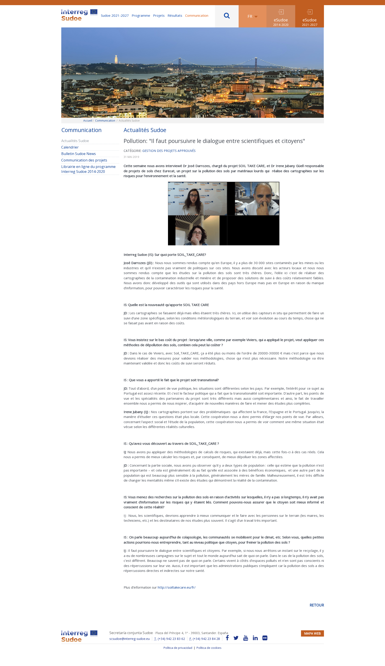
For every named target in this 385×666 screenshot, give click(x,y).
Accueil (87, 120)
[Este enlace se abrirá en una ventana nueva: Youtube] (246, 638)
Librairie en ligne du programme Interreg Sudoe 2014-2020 (88, 169)
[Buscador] (227, 16)
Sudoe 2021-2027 (115, 15)
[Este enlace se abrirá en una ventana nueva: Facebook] (227, 638)
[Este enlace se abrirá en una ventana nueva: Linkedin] (255, 638)
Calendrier (70, 147)
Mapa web (312, 633)
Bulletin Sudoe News (78, 153)
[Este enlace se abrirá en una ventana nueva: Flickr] (265, 638)
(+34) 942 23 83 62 (169, 639)
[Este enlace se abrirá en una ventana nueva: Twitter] (236, 638)
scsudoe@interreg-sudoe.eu (129, 639)
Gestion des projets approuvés (169, 151)
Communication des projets (84, 160)
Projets (159, 15)
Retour (317, 605)
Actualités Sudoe (75, 140)
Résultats (175, 15)
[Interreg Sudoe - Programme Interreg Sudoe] (79, 10)
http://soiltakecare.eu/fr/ (177, 587)
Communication (196, 15)
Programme (141, 15)
